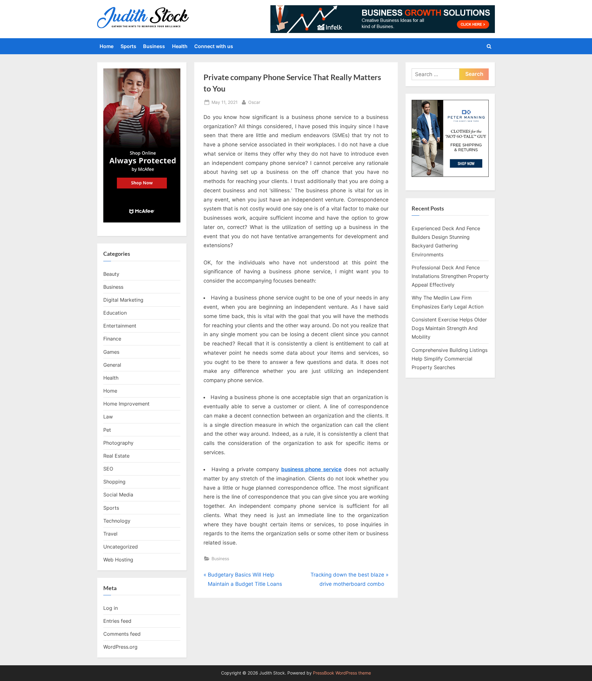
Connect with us (213, 46)
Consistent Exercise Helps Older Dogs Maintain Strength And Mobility (449, 328)
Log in (110, 608)
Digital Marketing (123, 300)
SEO (108, 469)
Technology (116, 521)
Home (106, 46)
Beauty (111, 274)
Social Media (118, 494)
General (112, 365)
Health (179, 46)
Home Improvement (126, 404)
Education (115, 313)
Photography (118, 443)
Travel (110, 534)
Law (108, 417)
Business (154, 46)
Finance (112, 339)
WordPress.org (120, 647)
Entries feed (117, 621)
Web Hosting (118, 560)
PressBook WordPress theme (342, 673)
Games (111, 352)
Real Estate (116, 456)
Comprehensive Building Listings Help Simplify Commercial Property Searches (449, 359)
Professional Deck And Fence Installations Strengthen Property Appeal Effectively (450, 276)
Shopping (114, 482)
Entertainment (119, 326)
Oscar (254, 102)
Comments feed (122, 634)
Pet (107, 430)
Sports (128, 46)
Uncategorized (120, 547)
